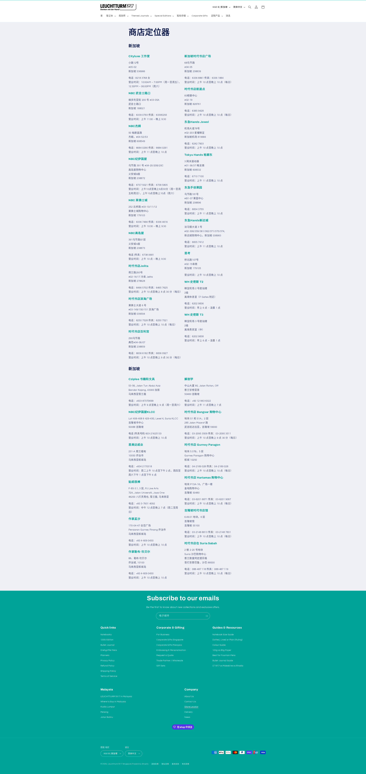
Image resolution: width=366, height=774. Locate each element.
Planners (105, 655)
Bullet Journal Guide (222, 660)
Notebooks (106, 634)
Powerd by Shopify (140, 764)
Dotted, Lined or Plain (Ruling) (227, 640)
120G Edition (107, 640)
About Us (189, 696)
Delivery (188, 712)
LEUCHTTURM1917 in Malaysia (116, 696)
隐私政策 (165, 764)
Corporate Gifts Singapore (169, 640)
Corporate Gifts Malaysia (169, 645)
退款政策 (155, 764)
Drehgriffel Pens (109, 650)
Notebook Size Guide (223, 634)
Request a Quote (164, 655)
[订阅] (206, 615)
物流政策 (185, 764)
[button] (111, 16)
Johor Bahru (107, 717)
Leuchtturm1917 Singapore (120, 764)
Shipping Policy (108, 671)
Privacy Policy (108, 660)
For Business (162, 634)
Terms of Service (109, 676)
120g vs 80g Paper (221, 650)
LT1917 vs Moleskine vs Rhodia (227, 666)
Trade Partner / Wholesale (169, 660)
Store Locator (191, 707)
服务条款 (175, 764)
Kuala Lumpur (108, 707)
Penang (104, 712)
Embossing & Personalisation (171, 650)
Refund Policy (107, 666)
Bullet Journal (108, 645)
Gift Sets (160, 666)
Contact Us (190, 702)
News (187, 717)
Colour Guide (219, 645)
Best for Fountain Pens (223, 655)
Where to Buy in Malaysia (113, 702)
